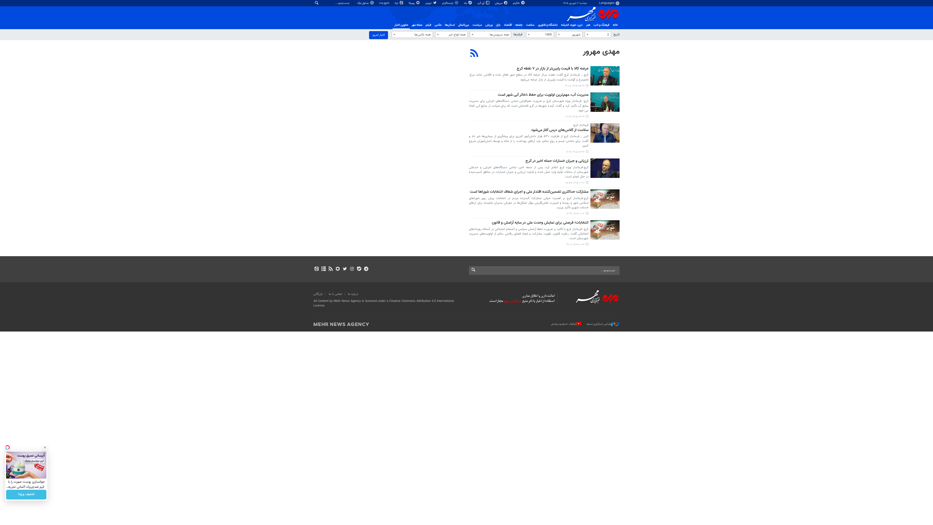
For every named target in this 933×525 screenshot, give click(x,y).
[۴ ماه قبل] (605, 168)
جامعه (519, 25)
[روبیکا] (338, 269)
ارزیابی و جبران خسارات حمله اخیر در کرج (557, 161)
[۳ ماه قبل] (605, 133)
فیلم (428, 25)
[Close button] (45, 447)
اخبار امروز (378, 35)
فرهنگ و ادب (601, 25)
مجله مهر (417, 25)
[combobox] (598, 34)
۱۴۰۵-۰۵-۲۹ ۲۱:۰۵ (575, 86)
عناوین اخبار (401, 25)
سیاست (477, 25)
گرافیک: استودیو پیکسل (564, 324)
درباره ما (353, 294)
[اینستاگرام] (352, 269)
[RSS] (474, 54)
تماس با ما (335, 294)
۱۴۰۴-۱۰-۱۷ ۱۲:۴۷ (575, 214)
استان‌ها (450, 25)
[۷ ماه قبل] (605, 199)
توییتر (428, 3)
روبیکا (412, 3)
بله (466, 3)
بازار (498, 25)
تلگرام (516, 3)
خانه (615, 25)
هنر (588, 25)
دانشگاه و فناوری (548, 25)
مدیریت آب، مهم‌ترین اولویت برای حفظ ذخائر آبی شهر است (543, 95)
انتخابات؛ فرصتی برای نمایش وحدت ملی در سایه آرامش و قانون (540, 223)
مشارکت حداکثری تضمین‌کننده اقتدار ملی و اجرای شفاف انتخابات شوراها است (529, 192)
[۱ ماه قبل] (605, 102)
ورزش (488, 25)
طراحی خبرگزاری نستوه (599, 324)
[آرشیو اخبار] (323, 269)
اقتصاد (508, 25)
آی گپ (481, 3)
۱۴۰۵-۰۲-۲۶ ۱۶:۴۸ (575, 152)
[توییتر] (345, 269)
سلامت (530, 25)
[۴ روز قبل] (605, 76)
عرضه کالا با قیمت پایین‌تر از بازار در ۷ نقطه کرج (552, 69)
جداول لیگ (363, 3)
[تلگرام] (366, 269)
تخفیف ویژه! (26, 494)
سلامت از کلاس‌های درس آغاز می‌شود (559, 130)
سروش (499, 3)
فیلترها (518, 34)
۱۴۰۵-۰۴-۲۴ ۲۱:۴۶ (575, 117)
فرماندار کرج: (580, 125)
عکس (438, 25)
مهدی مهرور (601, 52)
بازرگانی (318, 294)
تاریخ (616, 34)
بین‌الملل (463, 25)
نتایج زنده (384, 3)
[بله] (359, 269)
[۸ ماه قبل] (605, 230)
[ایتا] (316, 269)
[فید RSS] (331, 269)
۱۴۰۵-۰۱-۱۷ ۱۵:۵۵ (575, 183)
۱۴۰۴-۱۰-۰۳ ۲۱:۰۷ (575, 245)
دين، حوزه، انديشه (572, 25)
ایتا (397, 3)
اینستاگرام (448, 3)
